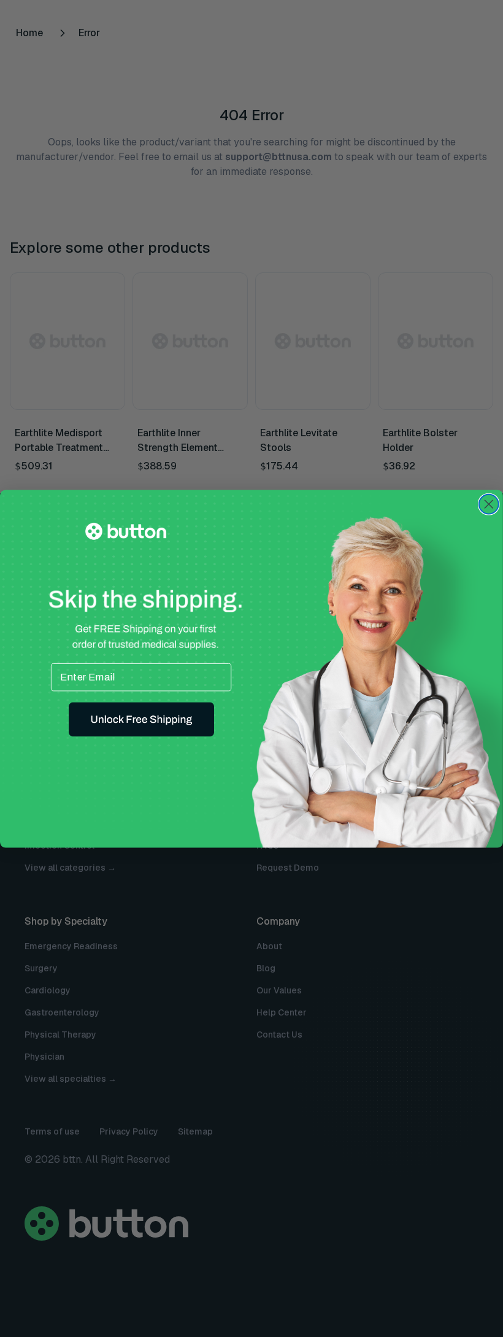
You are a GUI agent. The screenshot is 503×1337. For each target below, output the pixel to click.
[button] (141, 719)
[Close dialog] (489, 504)
